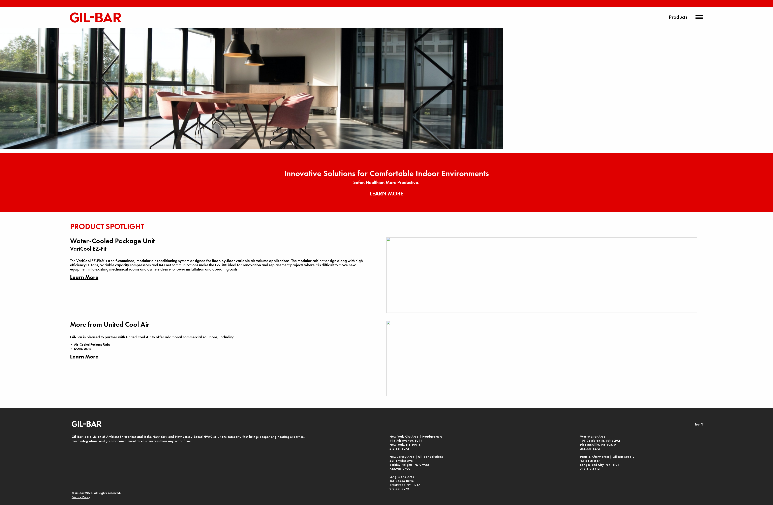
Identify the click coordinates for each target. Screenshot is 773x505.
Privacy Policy (81, 497)
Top (699, 424)
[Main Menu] (699, 17)
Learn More (386, 193)
